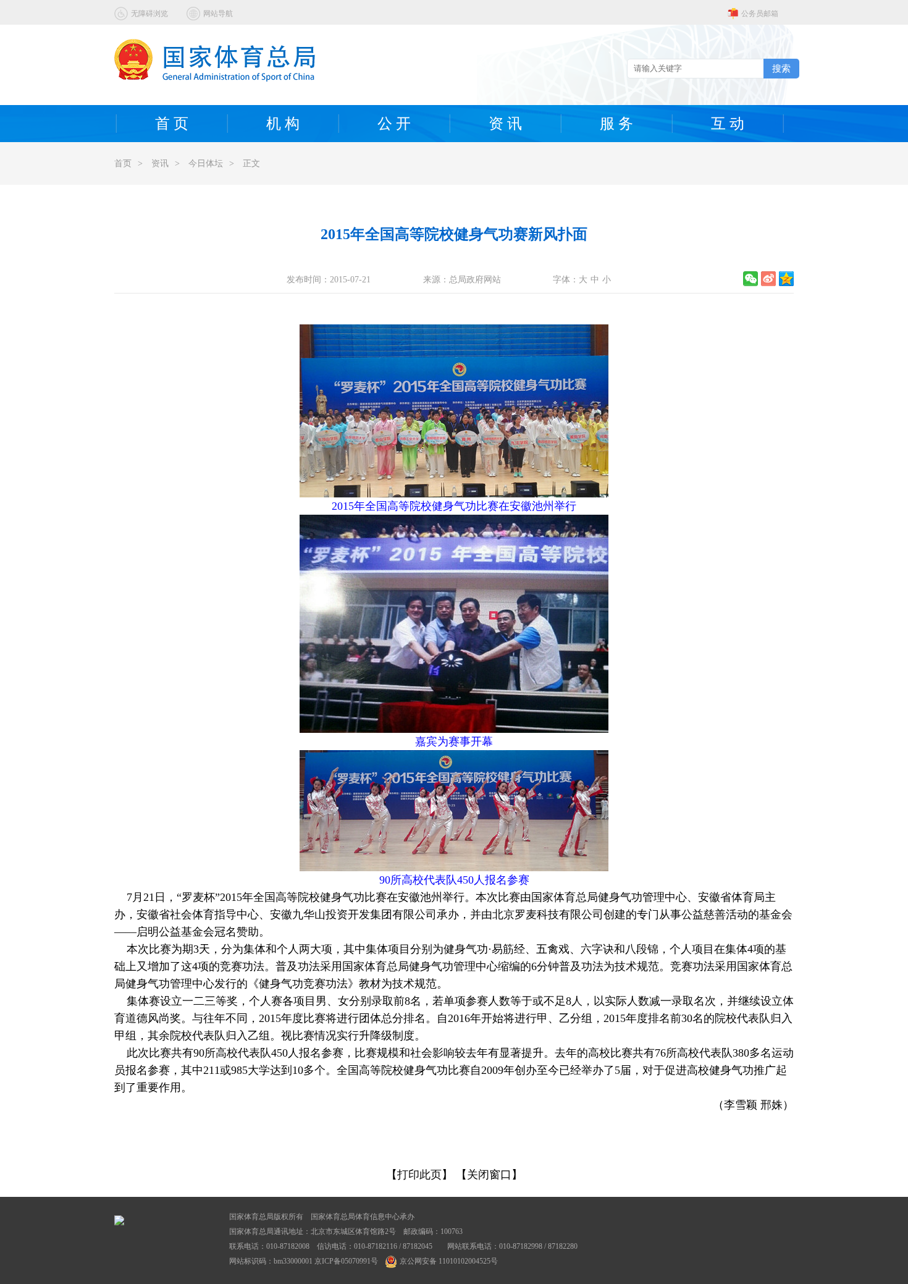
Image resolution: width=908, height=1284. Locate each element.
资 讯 (505, 124)
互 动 (727, 124)
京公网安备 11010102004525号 (449, 1261)
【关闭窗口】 (489, 1174)
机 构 (283, 124)
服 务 (616, 124)
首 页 (171, 124)
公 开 (394, 124)
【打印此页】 (419, 1174)
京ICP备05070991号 (346, 1261)
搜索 (781, 68)
